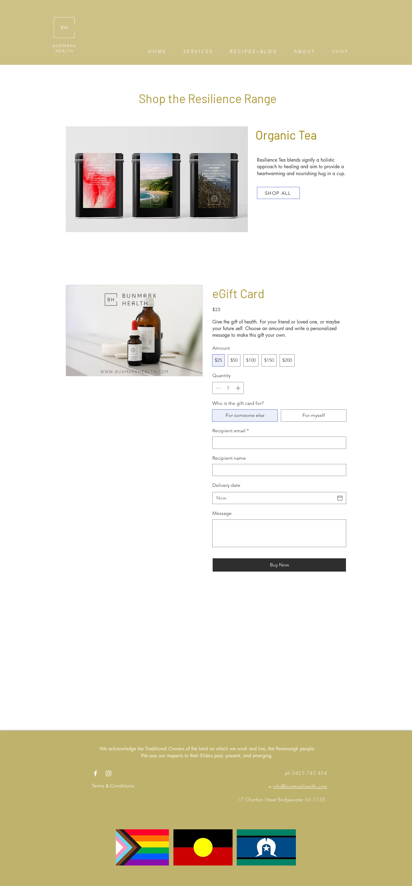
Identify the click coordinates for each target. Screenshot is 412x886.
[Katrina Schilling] (95, 773)
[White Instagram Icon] (108, 773)
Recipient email (230, 431)
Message (222, 513)
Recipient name (229, 458)
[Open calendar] (340, 498)
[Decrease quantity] (217, 388)
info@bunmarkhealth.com (300, 786)
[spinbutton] (228, 388)
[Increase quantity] (238, 388)
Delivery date (226, 485)
